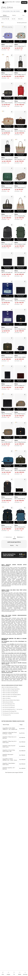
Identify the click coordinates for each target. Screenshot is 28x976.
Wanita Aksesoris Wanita (8, 702)
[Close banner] (1, 2)
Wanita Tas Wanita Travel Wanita (10, 696)
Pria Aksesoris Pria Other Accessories (11, 713)
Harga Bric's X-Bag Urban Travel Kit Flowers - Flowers (10, 733)
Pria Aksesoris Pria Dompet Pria (9, 711)
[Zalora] (14, 7)
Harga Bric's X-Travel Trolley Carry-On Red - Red (9, 751)
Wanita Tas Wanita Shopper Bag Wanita (11, 689)
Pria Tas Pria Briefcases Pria (9, 709)
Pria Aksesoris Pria (7, 715)
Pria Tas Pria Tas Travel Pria (9, 705)
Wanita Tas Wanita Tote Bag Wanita (10, 692)
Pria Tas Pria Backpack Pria (9, 703)
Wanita (12, 545)
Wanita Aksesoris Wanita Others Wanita (11, 700)
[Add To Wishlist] (12, 44)
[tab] (4, 15)
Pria (17, 545)
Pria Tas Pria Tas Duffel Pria (9, 707)
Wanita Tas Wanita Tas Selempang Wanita (12, 694)
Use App (24, 2)
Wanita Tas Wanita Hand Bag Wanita (10, 690)
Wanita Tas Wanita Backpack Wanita (9, 687)
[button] (14, 2)
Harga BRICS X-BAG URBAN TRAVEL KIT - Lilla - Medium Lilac (10, 728)
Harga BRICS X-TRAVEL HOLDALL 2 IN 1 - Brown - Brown (10, 759)
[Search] (25, 11)
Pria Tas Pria (19, 709)
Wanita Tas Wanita (6, 698)
